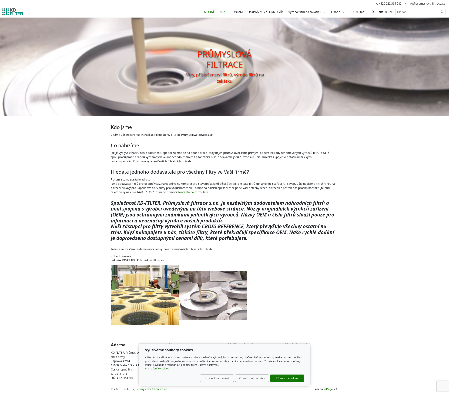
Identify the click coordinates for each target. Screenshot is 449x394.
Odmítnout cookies (252, 378)
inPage (328, 389)
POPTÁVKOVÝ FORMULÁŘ (266, 12)
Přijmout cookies (287, 378)
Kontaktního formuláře (192, 192)
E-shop (336, 12)
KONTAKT (237, 12)
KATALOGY (358, 12)
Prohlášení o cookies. (157, 368)
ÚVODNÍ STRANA (214, 12)
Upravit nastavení (217, 378)
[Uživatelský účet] (373, 11)
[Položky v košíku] (381, 11)
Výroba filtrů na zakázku (304, 12)
